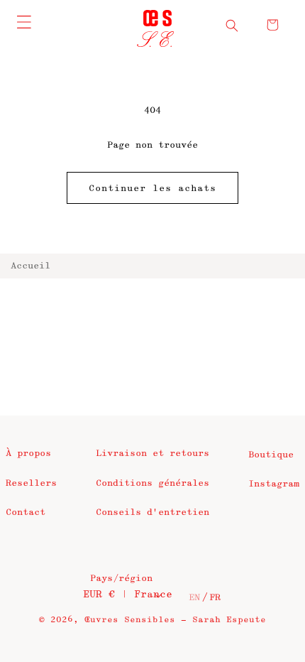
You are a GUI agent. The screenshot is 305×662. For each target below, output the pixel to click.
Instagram (273, 483)
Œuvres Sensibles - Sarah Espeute (175, 620)
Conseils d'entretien (152, 512)
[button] (232, 25)
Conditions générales (152, 483)
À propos (28, 453)
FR (215, 597)
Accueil (30, 265)
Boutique (271, 454)
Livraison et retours (152, 453)
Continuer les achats (152, 188)
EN (194, 597)
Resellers (31, 483)
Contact (25, 512)
